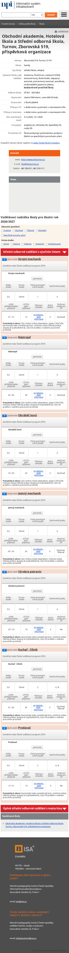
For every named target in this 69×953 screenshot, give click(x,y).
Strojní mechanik (29, 259)
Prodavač (24, 728)
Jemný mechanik (29, 493)
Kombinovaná (54, 244)
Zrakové (7, 230)
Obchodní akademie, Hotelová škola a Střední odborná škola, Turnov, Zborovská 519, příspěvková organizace (34, 825)
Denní (6, 244)
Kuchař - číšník (28, 650)
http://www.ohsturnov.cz (33, 159)
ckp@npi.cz (21, 901)
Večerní (16, 244)
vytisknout (63, 31)
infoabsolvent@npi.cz (26, 938)
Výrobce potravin (29, 571)
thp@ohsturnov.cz (30, 164)
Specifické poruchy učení (15, 235)
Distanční (40, 244)
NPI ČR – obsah (22, 865)
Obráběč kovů (27, 415)
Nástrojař (24, 337)
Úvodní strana (8, 23)
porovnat (37, 278)
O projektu (20, 856)
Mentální (42, 230)
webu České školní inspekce (46, 142)
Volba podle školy (27, 23)
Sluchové (19, 230)
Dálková (27, 244)
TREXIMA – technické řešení (28, 868)
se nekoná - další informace (39, 316)
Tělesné (30, 230)
